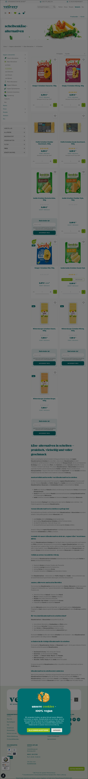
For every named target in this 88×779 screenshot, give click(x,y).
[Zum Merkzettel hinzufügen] (55, 60)
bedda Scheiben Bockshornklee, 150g (44, 199)
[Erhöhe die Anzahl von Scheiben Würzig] (79, 105)
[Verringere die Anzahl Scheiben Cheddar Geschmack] (33, 161)
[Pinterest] (74, 719)
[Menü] (5, 13)
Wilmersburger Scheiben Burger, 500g (44, 400)
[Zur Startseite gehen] (10, 7)
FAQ (8, 725)
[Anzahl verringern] (61, 292)
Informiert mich (44, 232)
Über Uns (9, 719)
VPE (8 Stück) (78, 279)
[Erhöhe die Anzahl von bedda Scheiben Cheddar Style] (79, 231)
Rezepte (71, 7)
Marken (60, 7)
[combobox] (45, 7)
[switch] (5, 768)
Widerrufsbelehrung (12, 736)
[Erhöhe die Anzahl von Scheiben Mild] (50, 292)
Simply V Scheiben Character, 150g (44, 86)
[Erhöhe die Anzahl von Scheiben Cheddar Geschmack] (50, 161)
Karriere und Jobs (12, 733)
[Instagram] (78, 719)
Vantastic (77, 7)
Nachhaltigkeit (11, 722)
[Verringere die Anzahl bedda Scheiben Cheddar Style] (62, 231)
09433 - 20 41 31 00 (32, 754)
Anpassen (56, 730)
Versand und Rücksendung (10, 729)
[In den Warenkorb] (55, 105)
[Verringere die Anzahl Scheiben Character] (33, 105)
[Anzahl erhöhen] (80, 292)
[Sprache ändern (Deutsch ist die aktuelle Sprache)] (10, 13)
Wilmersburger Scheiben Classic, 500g (44, 330)
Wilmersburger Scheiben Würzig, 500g (73, 330)
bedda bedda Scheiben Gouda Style (73, 268)
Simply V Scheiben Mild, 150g (44, 268)
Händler (82, 16)
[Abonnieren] (76, 700)
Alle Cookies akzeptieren (38, 730)
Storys (65, 7)
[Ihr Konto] (19, 13)
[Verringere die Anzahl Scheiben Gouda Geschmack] (62, 161)
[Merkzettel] (15, 13)
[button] (25, 54)
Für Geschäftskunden (13, 739)
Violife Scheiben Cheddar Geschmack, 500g (44, 143)
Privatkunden (74, 16)
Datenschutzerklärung (52, 724)
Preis (6, 148)
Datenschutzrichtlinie (39, 229)
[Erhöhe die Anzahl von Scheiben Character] (50, 105)
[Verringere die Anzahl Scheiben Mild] (33, 292)
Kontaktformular (31, 763)
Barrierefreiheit (51, 739)
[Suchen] (54, 7)
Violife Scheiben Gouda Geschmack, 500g (72, 143)
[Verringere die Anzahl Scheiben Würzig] (62, 105)
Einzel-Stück (67, 279)
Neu (83, 7)
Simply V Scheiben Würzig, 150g (73, 86)
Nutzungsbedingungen (49, 229)
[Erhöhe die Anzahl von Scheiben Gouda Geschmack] (79, 161)
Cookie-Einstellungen (53, 736)
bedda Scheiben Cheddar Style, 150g (73, 199)
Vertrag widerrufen (76, 769)
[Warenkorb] (24, 13)
